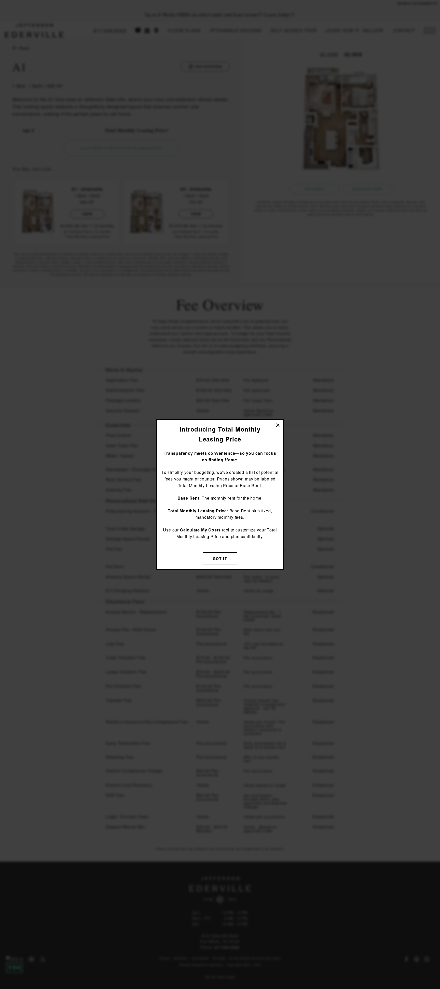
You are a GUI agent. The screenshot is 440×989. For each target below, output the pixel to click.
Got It (220, 558)
